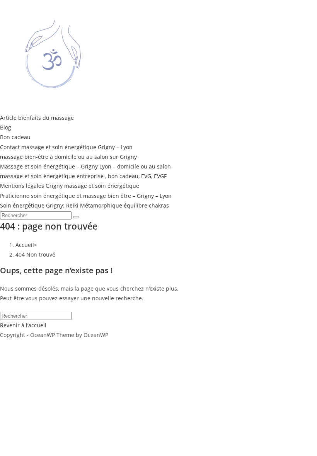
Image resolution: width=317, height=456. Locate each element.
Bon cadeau (15, 137)
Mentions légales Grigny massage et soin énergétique (69, 185)
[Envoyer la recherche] (76, 217)
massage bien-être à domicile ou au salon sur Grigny (68, 156)
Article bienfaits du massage (37, 117)
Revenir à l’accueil (23, 325)
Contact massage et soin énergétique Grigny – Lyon (66, 147)
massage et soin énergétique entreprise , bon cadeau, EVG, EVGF (83, 176)
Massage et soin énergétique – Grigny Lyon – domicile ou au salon (85, 166)
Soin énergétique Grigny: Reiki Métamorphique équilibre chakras (84, 205)
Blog (5, 127)
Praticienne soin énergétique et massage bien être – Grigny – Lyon (86, 195)
